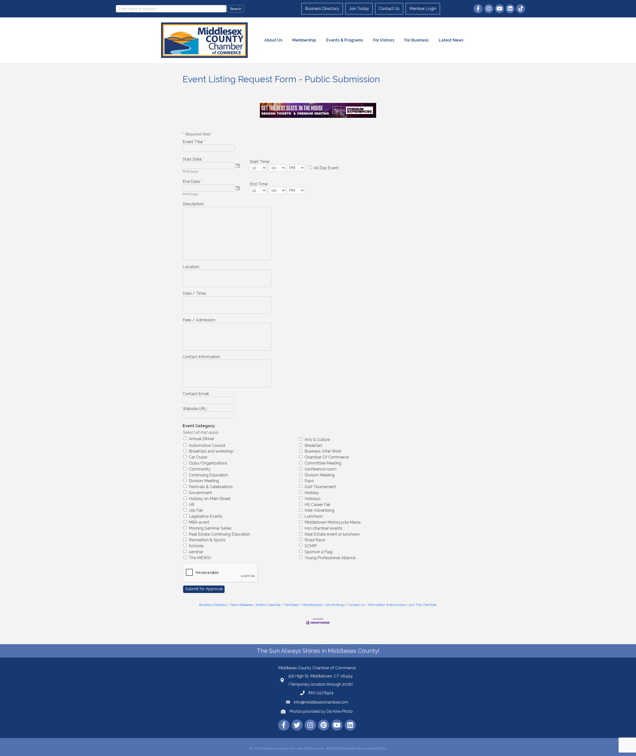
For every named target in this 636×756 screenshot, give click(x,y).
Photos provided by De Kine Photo (321, 711)
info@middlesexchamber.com (321, 702)
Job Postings (335, 605)
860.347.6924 (321, 692)
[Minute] (278, 168)
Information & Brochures (386, 605)
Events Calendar (268, 605)
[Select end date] (238, 188)
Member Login (422, 8)
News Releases (242, 605)
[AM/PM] (296, 168)
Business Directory (322, 8)
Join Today (359, 8)
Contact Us (389, 8)
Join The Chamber (422, 605)
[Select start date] (238, 166)
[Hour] (258, 168)
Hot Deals (291, 605)
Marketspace (312, 605)
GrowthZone (377, 748)
